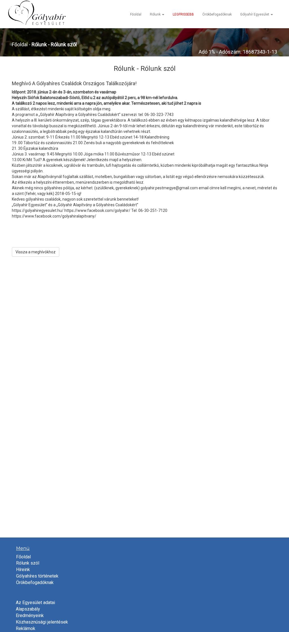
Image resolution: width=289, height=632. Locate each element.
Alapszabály (28, 609)
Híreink (23, 569)
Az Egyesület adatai (35, 602)
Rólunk (155, 14)
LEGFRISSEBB (183, 14)
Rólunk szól (27, 563)
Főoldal (135, 14)
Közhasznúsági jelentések (42, 622)
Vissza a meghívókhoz (36, 252)
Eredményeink (30, 615)
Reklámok (25, 628)
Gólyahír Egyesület (255, 14)
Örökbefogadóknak (217, 14)
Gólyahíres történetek (37, 576)
